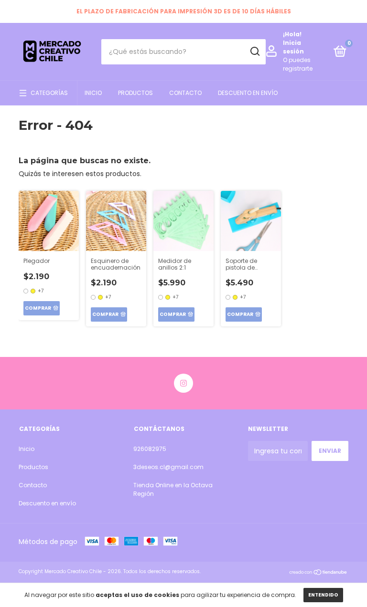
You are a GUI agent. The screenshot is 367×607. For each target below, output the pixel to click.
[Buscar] (254, 51)
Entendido (323, 594)
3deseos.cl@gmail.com (168, 467)
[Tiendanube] (318, 572)
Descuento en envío (248, 93)
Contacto (185, 93)
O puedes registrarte (298, 64)
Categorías (49, 93)
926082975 (149, 449)
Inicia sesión (293, 47)
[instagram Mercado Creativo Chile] (183, 383)
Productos (135, 93)
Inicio (93, 93)
